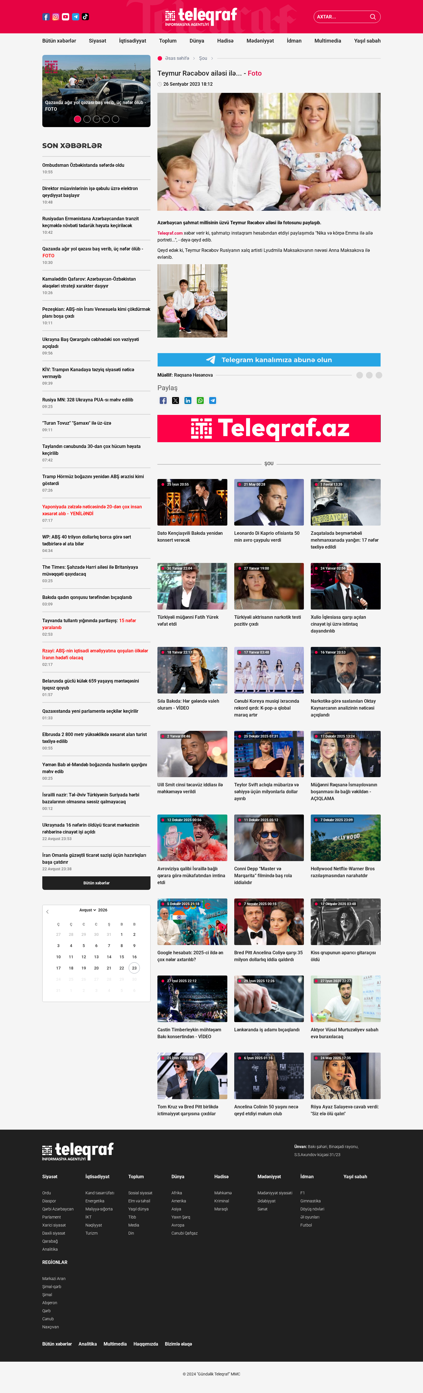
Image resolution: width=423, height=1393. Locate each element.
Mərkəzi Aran (54, 1278)
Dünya (197, 41)
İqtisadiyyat (132, 41)
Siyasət (97, 41)
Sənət (263, 1209)
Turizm (91, 1233)
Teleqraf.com (170, 233)
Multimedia (328, 41)
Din (131, 1233)
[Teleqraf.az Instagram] (56, 17)
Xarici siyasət (54, 1225)
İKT (88, 1217)
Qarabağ (50, 1241)
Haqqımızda (146, 1344)
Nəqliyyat (93, 1225)
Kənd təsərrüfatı (99, 1193)
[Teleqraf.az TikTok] (85, 17)
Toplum (168, 41)
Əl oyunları (309, 1217)
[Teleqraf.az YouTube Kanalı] (269, 428)
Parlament (51, 1217)
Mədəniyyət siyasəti (275, 1193)
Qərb (46, 1310)
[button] (77, 119)
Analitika (50, 1249)
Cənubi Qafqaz (185, 1233)
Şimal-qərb (51, 1286)
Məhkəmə (223, 1193)
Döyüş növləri (312, 1209)
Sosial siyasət (140, 1193)
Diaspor (49, 1201)
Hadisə (225, 41)
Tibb (132, 1217)
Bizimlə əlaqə (178, 1344)
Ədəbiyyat (267, 1201)
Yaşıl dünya (138, 1209)
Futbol (306, 1225)
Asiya (176, 1209)
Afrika (177, 1193)
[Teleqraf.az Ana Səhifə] (201, 17)
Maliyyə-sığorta (99, 1209)
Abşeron (49, 1302)
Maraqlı (221, 1209)
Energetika (94, 1201)
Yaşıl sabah (367, 41)
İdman (294, 41)
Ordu (46, 1193)
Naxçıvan (50, 1327)
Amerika (179, 1201)
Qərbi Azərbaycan (58, 1209)
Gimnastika (310, 1201)
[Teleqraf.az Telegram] (75, 17)
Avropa (178, 1225)
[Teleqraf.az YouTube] (65, 17)
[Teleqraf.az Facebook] (46, 17)
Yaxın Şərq (181, 1217)
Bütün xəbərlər (59, 41)
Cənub (48, 1319)
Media (133, 1225)
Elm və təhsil (139, 1201)
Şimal (47, 1294)
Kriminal (221, 1201)
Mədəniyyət (260, 41)
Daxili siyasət (53, 1233)
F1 (302, 1193)
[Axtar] (373, 17)
